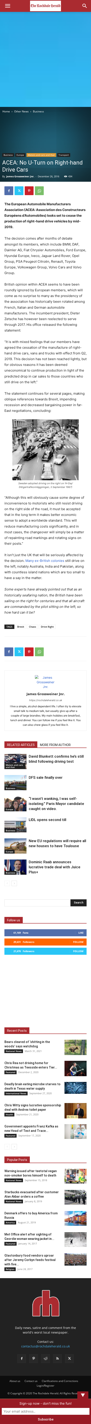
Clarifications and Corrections (60, 1381)
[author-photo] (45, 687)
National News (14, 1051)
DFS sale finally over (46, 777)
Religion (10, 1269)
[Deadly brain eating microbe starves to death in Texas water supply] (75, 1088)
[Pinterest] (29, 190)
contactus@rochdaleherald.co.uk (45, 1346)
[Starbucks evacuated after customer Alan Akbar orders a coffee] (75, 1197)
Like (80, 932)
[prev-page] (7, 883)
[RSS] (57, 1358)
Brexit (20, 626)
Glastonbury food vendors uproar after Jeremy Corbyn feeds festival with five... (30, 1260)
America (10, 1222)
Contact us (31, 1381)
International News (16, 1093)
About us (14, 1381)
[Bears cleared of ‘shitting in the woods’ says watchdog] (75, 1047)
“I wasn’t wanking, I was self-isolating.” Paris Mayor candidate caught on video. (56, 803)
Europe (20, 154)
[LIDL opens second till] (15, 824)
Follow (78, 942)
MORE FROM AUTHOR (55, 745)
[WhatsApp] (39, 190)
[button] (7, 6)
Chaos (32, 626)
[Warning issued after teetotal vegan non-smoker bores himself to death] (75, 1176)
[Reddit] (45, 1358)
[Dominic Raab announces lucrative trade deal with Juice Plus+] (15, 867)
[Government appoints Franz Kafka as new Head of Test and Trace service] (75, 1131)
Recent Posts (17, 1030)
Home (6, 111)
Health (9, 1114)
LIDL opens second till (47, 819)
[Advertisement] (45, 59)
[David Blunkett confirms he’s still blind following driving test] (15, 761)
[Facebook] (8, 190)
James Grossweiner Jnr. (20, 176)
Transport (64, 154)
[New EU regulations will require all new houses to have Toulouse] (15, 846)
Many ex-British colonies (44, 561)
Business (38, 111)
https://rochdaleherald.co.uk (45, 700)
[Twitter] (19, 190)
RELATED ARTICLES (21, 745)
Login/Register (45, 1385)
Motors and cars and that (41, 154)
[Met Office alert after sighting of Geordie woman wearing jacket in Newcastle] (75, 1239)
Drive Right (47, 626)
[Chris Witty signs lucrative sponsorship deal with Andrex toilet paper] (75, 1110)
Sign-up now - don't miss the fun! (45, 1403)
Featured (10, 1072)
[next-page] (14, 883)
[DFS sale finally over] (15, 782)
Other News (21, 111)
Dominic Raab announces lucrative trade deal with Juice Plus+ (54, 867)
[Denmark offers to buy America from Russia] (75, 1218)
